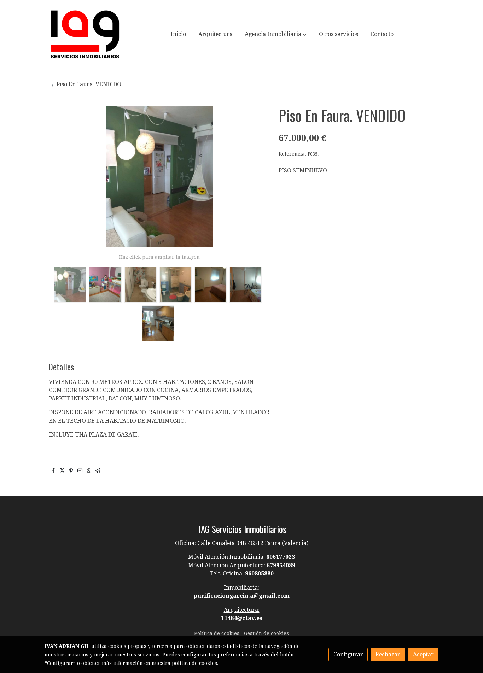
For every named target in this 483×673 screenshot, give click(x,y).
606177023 (280, 557)
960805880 (259, 573)
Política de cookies (216, 633)
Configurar (348, 654)
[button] (276, 34)
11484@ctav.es (241, 618)
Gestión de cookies (266, 633)
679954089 (281, 565)
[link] (85, 34)
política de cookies (194, 663)
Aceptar (423, 654)
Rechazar (388, 654)
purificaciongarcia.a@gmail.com (241, 595)
